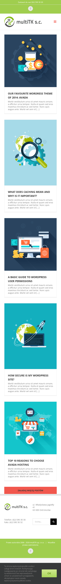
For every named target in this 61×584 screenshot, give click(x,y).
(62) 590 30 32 (16, 522)
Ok (49, 573)
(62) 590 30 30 (19, 519)
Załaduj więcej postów (30, 490)
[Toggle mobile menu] (55, 21)
